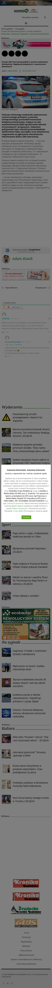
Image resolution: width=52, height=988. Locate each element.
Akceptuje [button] (26, 517)
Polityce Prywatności (20, 508)
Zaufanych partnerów (15, 503)
